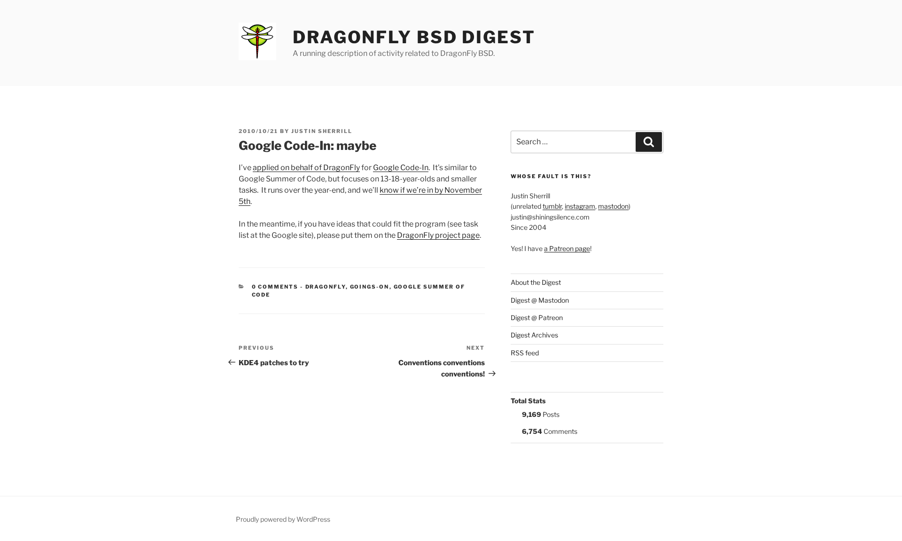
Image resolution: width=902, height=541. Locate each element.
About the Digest (536, 282)
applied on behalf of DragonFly (306, 167)
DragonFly (325, 286)
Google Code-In (400, 167)
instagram (580, 206)
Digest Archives (534, 335)
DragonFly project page (438, 235)
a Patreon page (567, 248)
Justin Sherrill (321, 131)
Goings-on (369, 286)
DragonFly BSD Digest (414, 37)
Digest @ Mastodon (540, 300)
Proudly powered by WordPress (283, 519)
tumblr (552, 206)
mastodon (613, 206)
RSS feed (525, 353)
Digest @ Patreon (537, 317)
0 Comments (275, 286)
